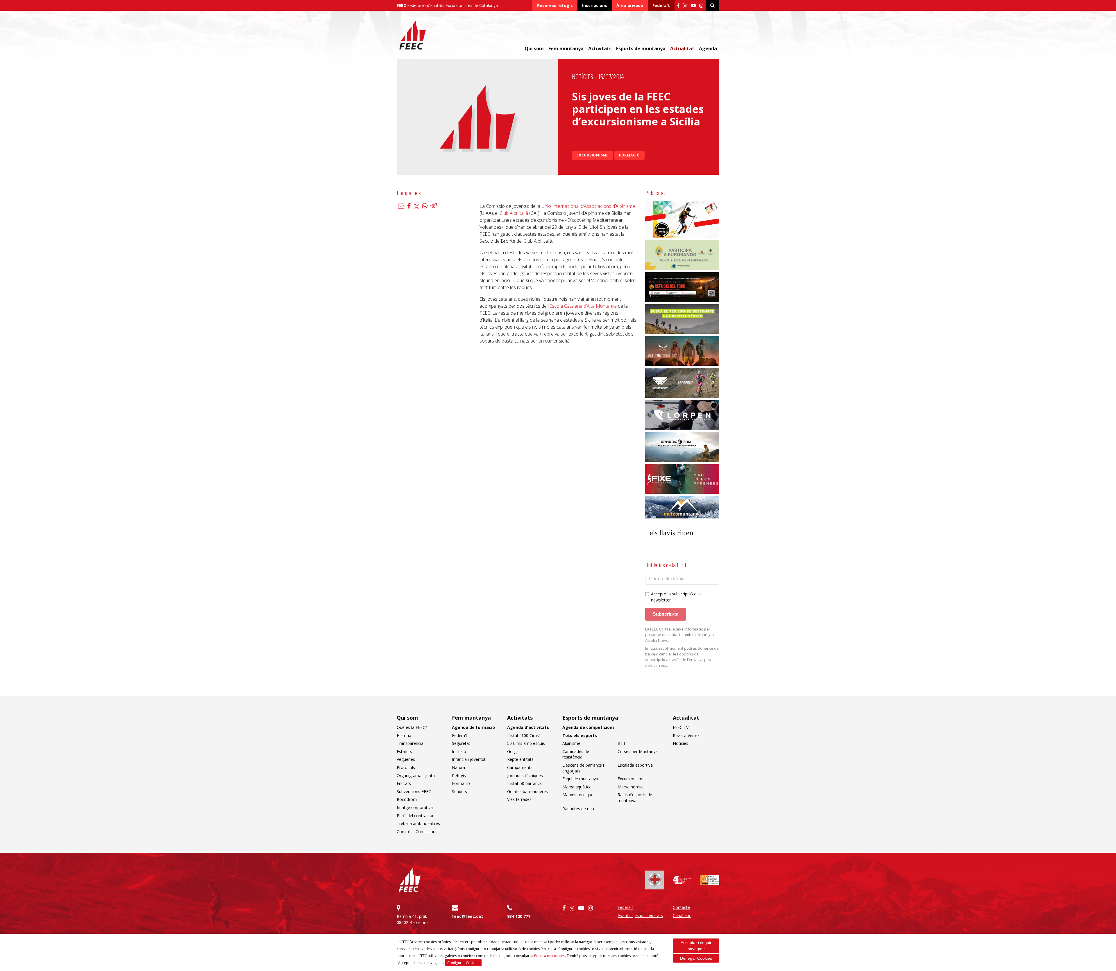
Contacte (681, 907)
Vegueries (406, 759)
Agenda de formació (473, 727)
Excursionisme (593, 155)
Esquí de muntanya (580, 778)
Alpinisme (571, 743)
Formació (629, 155)
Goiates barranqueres (527, 791)
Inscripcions (594, 5)
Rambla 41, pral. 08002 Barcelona (413, 919)
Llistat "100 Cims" (524, 735)
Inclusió (459, 751)
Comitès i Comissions (417, 831)
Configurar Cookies (463, 962)
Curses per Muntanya (638, 751)
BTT (622, 743)
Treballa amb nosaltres (418, 823)
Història (404, 735)
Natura (458, 767)
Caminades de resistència (575, 754)
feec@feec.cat (467, 916)
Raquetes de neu (578, 808)
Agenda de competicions (588, 727)
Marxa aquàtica (576, 787)
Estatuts (404, 751)
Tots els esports (579, 735)
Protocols (406, 767)
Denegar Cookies (696, 958)
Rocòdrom (407, 799)
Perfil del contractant (416, 815)
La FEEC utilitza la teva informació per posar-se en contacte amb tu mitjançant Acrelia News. (680, 634)
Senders (459, 791)
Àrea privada (629, 5)
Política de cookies (549, 955)
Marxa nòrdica (631, 787)
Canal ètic (682, 915)
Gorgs (512, 751)
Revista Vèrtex (686, 735)
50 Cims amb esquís (526, 743)
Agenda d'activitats (528, 727)
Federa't (661, 5)
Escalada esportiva (635, 765)
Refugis (459, 775)
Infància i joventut (469, 759)
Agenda (708, 48)
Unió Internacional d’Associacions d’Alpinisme (588, 206)
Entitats (404, 783)
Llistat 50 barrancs (524, 783)
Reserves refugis (555, 5)
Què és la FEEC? (412, 727)
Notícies (582, 76)
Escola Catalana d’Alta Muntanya (583, 306)
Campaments (519, 767)
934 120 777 (518, 916)
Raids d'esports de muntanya (635, 797)
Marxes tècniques (578, 794)
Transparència (410, 743)
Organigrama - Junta (416, 775)
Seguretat (461, 743)
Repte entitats (520, 759)
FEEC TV (680, 727)
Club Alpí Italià (514, 213)
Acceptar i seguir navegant (696, 945)
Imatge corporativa (415, 807)
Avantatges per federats (640, 915)
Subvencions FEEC (414, 791)
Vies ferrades (519, 799)
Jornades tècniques (525, 775)
